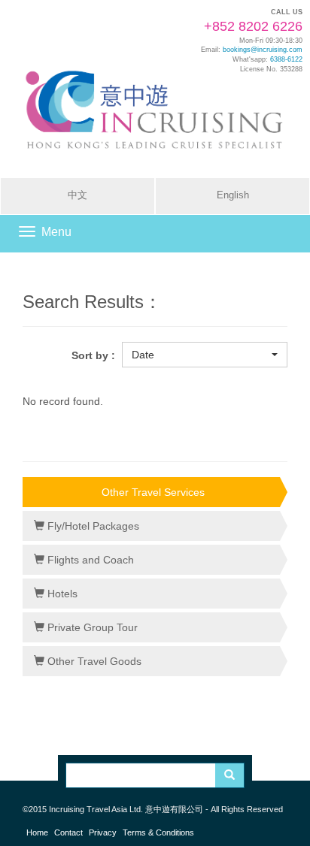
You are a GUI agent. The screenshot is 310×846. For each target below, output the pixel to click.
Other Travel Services (153, 492)
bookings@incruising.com (262, 49)
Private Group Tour (91, 627)
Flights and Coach (89, 560)
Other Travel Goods (92, 661)
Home (37, 832)
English (233, 195)
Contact (68, 832)
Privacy (103, 832)
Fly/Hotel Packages (91, 526)
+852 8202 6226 (253, 26)
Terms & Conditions (158, 832)
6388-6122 (286, 59)
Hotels (61, 594)
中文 (77, 195)
